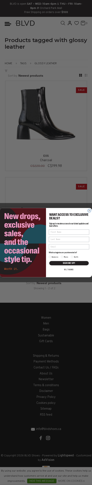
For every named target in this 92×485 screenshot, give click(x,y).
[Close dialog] (89, 210)
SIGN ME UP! (69, 263)
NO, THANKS (69, 269)
